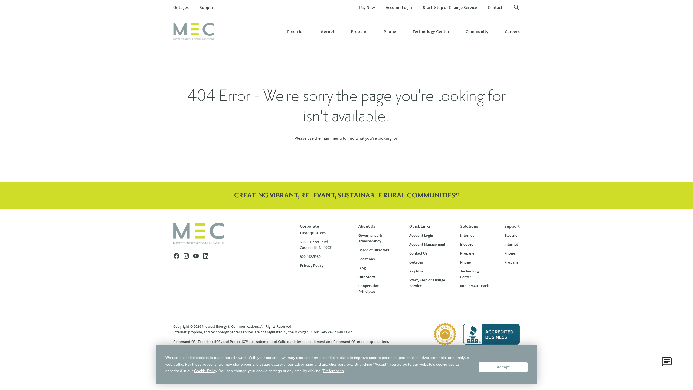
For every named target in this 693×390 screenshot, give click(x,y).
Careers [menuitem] (512, 31)
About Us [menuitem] (366, 226)
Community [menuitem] (477, 31)
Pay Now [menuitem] (367, 7)
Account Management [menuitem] (427, 244)
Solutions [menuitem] (469, 226)
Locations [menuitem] (366, 258)
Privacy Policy (311, 265)
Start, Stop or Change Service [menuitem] (450, 7)
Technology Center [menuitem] (431, 31)
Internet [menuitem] (326, 31)
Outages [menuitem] (181, 7)
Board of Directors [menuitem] (373, 250)
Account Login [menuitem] (399, 7)
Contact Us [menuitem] (418, 253)
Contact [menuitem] (495, 7)
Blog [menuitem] (362, 267)
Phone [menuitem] (390, 31)
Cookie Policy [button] (205, 371)
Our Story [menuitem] (366, 276)
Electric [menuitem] (294, 31)
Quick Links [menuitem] (419, 226)
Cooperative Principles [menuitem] (368, 288)
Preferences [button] (333, 371)
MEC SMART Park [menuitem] (474, 285)
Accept (503, 367)
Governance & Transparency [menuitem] (370, 238)
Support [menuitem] (207, 7)
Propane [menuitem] (359, 31)
